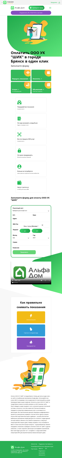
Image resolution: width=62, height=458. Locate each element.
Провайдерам (35, 446)
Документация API (49, 447)
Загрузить (54, 2)
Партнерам (34, 449)
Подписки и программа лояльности (42, 453)
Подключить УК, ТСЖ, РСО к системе (31, 13)
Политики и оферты (42, 447)
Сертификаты (49, 444)
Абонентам (34, 444)
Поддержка (42, 444)
